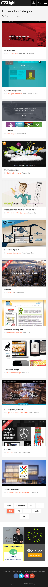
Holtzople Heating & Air (13, 330)
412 (10, 511)
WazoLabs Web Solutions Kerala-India (19, 210)
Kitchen (7, 449)
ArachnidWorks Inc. (14, 333)
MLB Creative (9, 50)
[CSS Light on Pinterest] (32, 575)
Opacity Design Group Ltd (17, 413)
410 (31, 506)
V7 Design (8, 130)
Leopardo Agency (11, 250)
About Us (7, 571)
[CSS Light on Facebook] (16, 575)
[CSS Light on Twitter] (21, 575)
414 (27, 511)
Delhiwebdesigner (11, 170)
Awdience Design (11, 370)
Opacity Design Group (13, 409)
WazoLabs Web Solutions (17, 213)
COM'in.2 (10, 293)
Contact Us (17, 571)
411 (39, 506)
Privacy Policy (39, 571)
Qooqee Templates (12, 90)
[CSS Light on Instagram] (26, 575)
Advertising (28, 571)
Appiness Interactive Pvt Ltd (18, 492)
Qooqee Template (14, 94)
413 (18, 511)
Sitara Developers (11, 489)
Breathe (7, 290)
